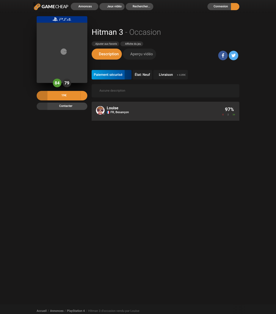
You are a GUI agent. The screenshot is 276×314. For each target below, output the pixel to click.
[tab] (107, 54)
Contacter (65, 106)
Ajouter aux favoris (106, 43)
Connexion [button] (220, 6)
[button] (139, 6)
